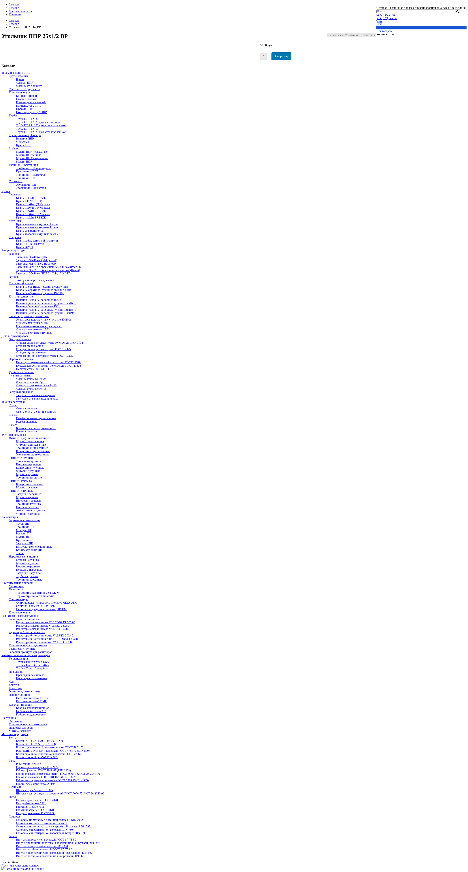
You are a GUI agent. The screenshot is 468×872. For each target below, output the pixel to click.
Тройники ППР (25, 178)
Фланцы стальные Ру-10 (31, 382)
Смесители (15, 721)
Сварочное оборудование (24, 89)
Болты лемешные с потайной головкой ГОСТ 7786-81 (50, 754)
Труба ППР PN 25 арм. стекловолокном (41, 131)
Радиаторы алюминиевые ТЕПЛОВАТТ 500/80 (45, 622)
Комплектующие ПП (29, 549)
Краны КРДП (24, 247)
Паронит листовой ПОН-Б (32, 698)
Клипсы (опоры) (26, 95)
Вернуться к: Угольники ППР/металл (351, 35)
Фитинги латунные (21, 490)
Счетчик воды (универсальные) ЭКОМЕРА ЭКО (46, 602)
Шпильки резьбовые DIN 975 (34, 790)
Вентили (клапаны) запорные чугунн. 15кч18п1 (46, 309)
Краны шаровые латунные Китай (37, 224)
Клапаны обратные (21, 283)
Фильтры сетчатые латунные (34, 332)
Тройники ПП (25, 526)
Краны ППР (23, 145)
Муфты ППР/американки (32, 158)
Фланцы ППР (24, 82)
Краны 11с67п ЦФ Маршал (33, 214)
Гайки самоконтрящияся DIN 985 (37, 767)
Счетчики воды (18, 599)
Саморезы (15, 816)
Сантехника (8, 717)
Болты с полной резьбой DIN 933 (37, 757)
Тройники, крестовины (23, 164)
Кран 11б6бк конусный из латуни (37, 240)
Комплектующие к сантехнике (28, 724)
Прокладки (16, 671)
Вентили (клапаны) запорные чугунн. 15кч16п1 (46, 303)
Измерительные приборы (17, 582)
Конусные (15, 237)
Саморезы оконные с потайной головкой (41, 823)
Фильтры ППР (25, 141)
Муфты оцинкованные (30, 441)
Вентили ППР (25, 138)
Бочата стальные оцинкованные (36, 428)
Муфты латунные (27, 497)
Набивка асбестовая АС (31, 711)
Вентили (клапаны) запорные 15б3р (38, 299)
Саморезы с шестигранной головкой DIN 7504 (45, 829)
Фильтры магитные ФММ (32, 322)
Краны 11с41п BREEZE (31, 210)
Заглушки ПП (24, 543)
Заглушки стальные (21, 391)
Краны (5, 191)
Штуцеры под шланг (29, 500)
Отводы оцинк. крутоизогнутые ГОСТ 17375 (44, 355)
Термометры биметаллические (35, 596)
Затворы (14, 276)
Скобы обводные (26, 99)
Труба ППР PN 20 (27, 118)
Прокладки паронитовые (31, 678)
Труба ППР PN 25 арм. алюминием (38, 122)
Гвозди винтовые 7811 (30, 806)
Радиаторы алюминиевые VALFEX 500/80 (42, 628)
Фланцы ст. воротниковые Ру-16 (36, 385)
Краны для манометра (30, 230)
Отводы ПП (23, 530)
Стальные (15, 194)
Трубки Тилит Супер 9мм (32, 668)
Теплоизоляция (18, 658)
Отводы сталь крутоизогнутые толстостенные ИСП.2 (49, 342)
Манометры (16, 586)
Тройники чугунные (29, 477)
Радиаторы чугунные (22, 648)
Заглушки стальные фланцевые (35, 395)
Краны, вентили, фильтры (25, 135)
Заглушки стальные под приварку (37, 398)
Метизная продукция (14, 734)
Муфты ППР (24, 161)
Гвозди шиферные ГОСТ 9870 (35, 809)
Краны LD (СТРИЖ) (29, 201)
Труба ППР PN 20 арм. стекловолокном (41, 125)
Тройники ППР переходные (33, 168)
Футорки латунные (28, 513)
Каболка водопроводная (31, 714)
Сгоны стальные (26, 408)
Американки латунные (30, 510)
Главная (14, 20)
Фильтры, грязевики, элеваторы (29, 316)
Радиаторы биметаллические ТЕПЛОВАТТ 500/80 (47, 638)
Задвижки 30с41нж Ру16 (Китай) (36, 260)
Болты (13, 737)
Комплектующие (19, 92)
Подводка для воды (21, 727)
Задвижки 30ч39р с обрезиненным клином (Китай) (48, 270)
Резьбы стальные (26, 421)
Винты (13, 836)
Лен (11, 681)
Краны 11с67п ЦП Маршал (33, 204)
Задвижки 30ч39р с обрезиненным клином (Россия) (48, 266)
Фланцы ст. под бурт (29, 85)
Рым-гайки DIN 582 (28, 763)
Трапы (20, 553)
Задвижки (15, 253)
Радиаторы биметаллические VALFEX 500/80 (44, 635)
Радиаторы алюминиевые (25, 619)
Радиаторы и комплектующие (20, 615)
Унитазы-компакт (20, 730)
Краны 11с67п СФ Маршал (33, 207)
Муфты (13, 148)
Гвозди (13, 796)
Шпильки (15, 786)
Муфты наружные (27, 563)
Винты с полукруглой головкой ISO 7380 (42, 846)
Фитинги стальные (21, 480)
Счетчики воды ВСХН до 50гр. (35, 605)
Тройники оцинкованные (32, 447)
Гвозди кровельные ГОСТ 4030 (35, 813)
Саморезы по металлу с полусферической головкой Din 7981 (54, 826)
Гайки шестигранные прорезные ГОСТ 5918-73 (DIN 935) (52, 780)
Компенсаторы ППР (28, 105)
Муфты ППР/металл (28, 155)
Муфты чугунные (27, 474)
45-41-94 (385, 14)
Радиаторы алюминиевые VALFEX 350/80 (42, 625)
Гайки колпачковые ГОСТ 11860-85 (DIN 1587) (45, 777)
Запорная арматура (13, 250)
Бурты (20, 79)
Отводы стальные (20, 339)
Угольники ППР (26, 184)
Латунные (15, 220)
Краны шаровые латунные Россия (37, 227)
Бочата (13, 424)
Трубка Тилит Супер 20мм (32, 665)
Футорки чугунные (28, 470)
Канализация (9, 517)
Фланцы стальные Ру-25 (31, 378)
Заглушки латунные (28, 494)
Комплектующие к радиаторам (28, 645)
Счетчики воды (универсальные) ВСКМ (41, 609)
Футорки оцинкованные (31, 444)
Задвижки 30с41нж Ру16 (31, 257)
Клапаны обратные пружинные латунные (42, 286)
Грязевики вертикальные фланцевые (39, 326)
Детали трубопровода (15, 336)
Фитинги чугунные (21, 457)
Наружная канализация (23, 556)
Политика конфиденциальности (21, 865)
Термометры (16, 589)
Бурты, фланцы (18, 76)
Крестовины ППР (27, 171)
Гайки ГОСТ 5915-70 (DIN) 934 (36, 783)
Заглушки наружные (29, 573)
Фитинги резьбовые (14, 434)
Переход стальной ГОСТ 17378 (35, 368)
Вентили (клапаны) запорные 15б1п (38, 306)
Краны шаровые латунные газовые (38, 234)
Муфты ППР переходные (32, 151)
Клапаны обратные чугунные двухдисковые (43, 289)
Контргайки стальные (29, 484)
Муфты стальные (26, 487)
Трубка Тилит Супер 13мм (32, 661)
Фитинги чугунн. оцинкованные (29, 438)
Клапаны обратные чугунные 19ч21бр (40, 293)
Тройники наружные (29, 579)
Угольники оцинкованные (32, 454)
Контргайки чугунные (30, 467)
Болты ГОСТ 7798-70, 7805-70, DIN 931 (41, 740)
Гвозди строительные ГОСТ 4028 (37, 800)
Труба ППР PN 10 (27, 128)
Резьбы (13, 415)
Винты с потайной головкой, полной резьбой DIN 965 (50, 856)
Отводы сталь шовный (30, 345)
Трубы (13, 115)
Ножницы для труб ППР (31, 112)
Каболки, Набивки (20, 704)
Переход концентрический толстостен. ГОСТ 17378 (48, 365)
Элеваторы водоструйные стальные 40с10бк (43, 319)
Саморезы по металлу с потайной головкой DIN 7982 (49, 819)
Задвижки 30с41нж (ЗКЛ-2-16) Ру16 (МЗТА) (43, 273)
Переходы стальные (21, 359)
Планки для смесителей (31, 102)
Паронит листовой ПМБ (31, 701)
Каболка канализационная (32, 707)
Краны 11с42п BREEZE (31, 197)
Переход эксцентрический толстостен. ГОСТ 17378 (48, 362)
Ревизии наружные (28, 566)
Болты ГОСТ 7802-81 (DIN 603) (36, 744)
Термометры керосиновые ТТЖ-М (37, 592)
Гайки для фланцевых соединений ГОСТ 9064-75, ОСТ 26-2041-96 (58, 773)
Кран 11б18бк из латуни (31, 243)
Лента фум (15, 688)
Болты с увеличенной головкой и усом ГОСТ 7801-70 (49, 747)
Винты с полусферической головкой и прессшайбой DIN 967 (54, 852)
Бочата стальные (26, 431)
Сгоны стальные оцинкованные (36, 411)
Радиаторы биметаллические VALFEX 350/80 (44, 642)
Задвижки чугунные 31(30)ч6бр (36, 263)
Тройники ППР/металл (30, 174)
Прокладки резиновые (30, 675)
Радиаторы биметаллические (27, 632)
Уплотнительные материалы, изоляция (25, 655)
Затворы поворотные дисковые (35, 280)
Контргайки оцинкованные (33, 451)
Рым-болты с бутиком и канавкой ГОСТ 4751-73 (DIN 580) (53, 750)
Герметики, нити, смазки (24, 691)
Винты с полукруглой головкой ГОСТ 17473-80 (46, 839)
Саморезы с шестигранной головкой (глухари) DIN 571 (50, 833)
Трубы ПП (22, 523)
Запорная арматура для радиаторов (30, 651)
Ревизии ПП (24, 533)
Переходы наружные (29, 569)
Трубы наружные (27, 576)
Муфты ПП (23, 536)
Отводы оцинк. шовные (31, 352)
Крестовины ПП (26, 540)
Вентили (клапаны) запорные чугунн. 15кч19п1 (46, 312)
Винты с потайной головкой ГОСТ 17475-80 (44, 849)
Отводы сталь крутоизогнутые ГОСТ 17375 (43, 349)
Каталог (14, 23)
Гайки (12, 760)
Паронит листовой (20, 694)
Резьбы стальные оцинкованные (36, 418)
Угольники (15, 181)
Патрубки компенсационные (34, 546)
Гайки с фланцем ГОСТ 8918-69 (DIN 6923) (43, 770)
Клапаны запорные (21, 296)
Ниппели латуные (27, 507)
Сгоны (13, 405)
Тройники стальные (21, 372)
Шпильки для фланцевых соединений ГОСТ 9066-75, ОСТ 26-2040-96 (60, 793)
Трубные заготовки (13, 401)
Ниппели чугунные (28, 464)
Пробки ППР (24, 108)
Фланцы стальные (20, 375)
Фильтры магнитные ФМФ (33, 329)
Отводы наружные (27, 559)
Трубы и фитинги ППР (15, 72)
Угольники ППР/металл (31, 187)
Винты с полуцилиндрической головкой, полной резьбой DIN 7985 (58, 842)
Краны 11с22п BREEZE (31, 217)
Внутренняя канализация (24, 520)
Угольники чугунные (29, 461)
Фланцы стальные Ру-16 (31, 388)
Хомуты (14, 684)
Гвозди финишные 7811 (31, 803)
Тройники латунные (28, 503)
